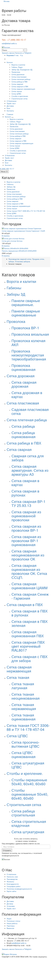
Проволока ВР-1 (25, 327)
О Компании (11, 101)
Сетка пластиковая (18, 77)
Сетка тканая (16, 91)
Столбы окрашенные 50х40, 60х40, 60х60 (29, 781)
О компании (11, 874)
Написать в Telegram (23, 53)
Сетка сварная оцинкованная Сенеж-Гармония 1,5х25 (23, 231)
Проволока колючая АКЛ (28, 342)
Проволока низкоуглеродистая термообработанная (28, 355)
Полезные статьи (13, 921)
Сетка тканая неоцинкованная (25, 696)
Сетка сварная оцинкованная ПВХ (27, 633)
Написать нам (12, 876)
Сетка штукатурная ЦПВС (27, 765)
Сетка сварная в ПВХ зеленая (29, 623)
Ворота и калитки (18, 64)
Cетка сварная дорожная (23, 384)
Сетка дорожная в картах (26, 394)
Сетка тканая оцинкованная (23, 717)
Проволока (15, 72)
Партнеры (11, 926)
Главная (9, 114)
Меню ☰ (4, 171)
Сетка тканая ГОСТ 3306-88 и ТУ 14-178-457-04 (26, 211)
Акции (9, 918)
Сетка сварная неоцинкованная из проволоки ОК (27, 555)
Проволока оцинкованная (23, 367)
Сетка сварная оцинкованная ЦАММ (29, 585)
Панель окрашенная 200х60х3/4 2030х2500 (19, 251)
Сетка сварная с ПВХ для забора (29, 658)
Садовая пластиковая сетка (30, 411)
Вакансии (10, 928)
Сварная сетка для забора (27, 457)
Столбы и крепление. (19, 96)
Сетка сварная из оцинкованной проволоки (26, 515)
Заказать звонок (8, 53)
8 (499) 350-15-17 (7, 168)
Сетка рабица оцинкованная (23, 434)
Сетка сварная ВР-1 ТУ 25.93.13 (28, 503)
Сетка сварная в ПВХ (19, 86)
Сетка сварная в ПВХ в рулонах (29, 613)
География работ (13, 886)
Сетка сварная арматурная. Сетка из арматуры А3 (29, 470)
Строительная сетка (19, 98)
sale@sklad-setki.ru (9, 43)
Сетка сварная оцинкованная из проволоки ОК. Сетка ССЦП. (29, 571)
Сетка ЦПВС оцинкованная (23, 754)
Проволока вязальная (30, 334)
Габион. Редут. (17, 67)
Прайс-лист (11, 103)
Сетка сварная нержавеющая (23, 89)
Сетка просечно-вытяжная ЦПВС (25, 744)
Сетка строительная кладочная (28, 823)
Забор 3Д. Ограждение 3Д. (22, 69)
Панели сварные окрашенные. (25, 302)
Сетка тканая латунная (22, 685)
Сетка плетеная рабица (20, 79)
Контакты (10, 110)
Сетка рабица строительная (23, 813)
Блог (8, 108)
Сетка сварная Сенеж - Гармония (30, 596)
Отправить (7, 850)
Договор (10, 903)
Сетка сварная (17, 84)
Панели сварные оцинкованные (25, 313)
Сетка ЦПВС (16, 94)
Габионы (10, 184)
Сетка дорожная (17, 74)
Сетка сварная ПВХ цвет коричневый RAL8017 (28, 646)
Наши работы (12, 923)
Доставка (10, 106)
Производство (12, 879)
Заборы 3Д (11, 186)
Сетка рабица (23, 426)
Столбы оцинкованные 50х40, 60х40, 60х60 (29, 794)
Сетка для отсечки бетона (12, 241)
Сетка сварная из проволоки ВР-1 (26, 528)
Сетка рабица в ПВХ (19, 81)
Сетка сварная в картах (25, 482)
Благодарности (13, 884)
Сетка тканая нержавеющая (23, 706)
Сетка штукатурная (27, 831)
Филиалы (10, 881)
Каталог (10, 62)
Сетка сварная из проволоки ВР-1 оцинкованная (26, 540)
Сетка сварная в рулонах (25, 493)
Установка (11, 906)
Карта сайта (11, 891)
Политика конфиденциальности (19, 889)
